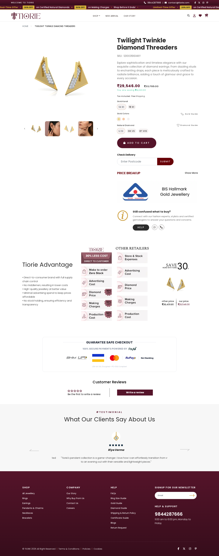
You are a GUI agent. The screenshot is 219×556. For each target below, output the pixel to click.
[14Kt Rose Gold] (123, 119)
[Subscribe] (192, 495)
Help (141, 227)
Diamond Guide (119, 508)
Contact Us (72, 503)
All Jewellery (28, 493)
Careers (70, 508)
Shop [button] (95, 15)
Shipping (140, 96)
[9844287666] (154, 227)
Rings (25, 498)
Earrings (26, 503)
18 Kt (131, 106)
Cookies (98, 548)
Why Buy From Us (75, 498)
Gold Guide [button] (191, 114)
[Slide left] (24, 128)
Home (25, 26)
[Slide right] (97, 128)
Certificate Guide (120, 517)
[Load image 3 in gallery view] (69, 128)
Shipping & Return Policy (123, 513)
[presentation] (34, 450)
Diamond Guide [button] (189, 125)
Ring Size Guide (118, 498)
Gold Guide (116, 503)
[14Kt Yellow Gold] (119, 119)
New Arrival (111, 15)
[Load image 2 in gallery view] (52, 128)
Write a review (135, 392)
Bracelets (27, 517)
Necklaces (27, 513)
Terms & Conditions (69, 548)
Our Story (129, 15)
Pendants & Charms (32, 508)
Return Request (119, 527)
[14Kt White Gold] (128, 119)
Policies (86, 548)
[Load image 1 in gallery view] (36, 128)
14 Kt (121, 106)
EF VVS (143, 131)
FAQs (113, 493)
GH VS (131, 131)
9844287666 (169, 514)
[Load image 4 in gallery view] (85, 128)
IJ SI (121, 131)
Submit (165, 161)
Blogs (113, 522)
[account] (194, 16)
